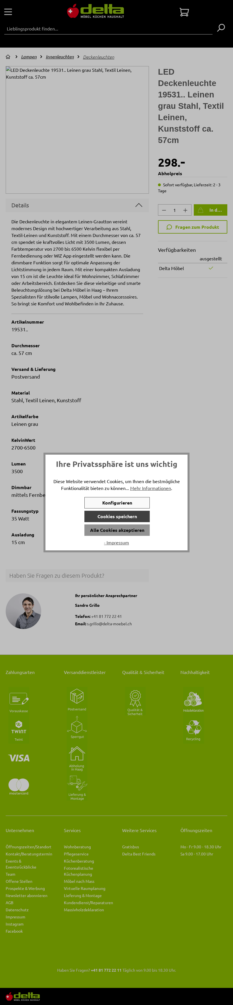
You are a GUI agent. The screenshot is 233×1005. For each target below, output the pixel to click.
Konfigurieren (117, 503)
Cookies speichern (117, 516)
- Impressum (116, 542)
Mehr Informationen (150, 488)
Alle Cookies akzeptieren (117, 530)
